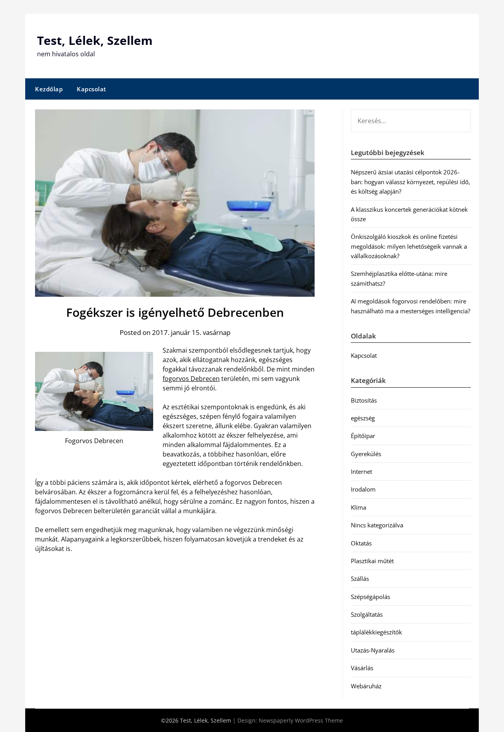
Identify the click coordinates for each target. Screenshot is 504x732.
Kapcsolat (91, 89)
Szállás (360, 578)
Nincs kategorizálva (377, 525)
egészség (363, 418)
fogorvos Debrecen (191, 378)
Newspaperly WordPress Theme (301, 720)
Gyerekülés (366, 454)
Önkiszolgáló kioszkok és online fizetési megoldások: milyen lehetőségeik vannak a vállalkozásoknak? (409, 246)
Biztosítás (364, 400)
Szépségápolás (370, 597)
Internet (361, 471)
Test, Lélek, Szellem (94, 40)
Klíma (358, 507)
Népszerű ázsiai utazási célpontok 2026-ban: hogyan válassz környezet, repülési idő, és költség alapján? (410, 181)
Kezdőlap (49, 89)
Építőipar (363, 436)
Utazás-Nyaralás (373, 650)
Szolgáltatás (367, 614)
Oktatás (361, 543)
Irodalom (363, 489)
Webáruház (366, 686)
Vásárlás (362, 668)
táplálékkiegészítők (376, 632)
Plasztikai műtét (372, 561)
